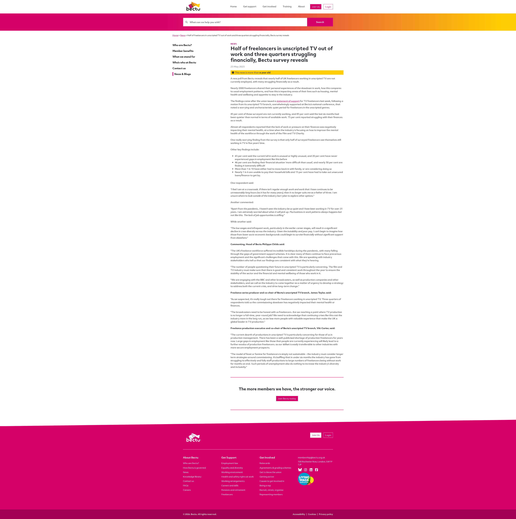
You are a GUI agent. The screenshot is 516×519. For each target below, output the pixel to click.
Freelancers (227, 494)
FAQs (185, 485)
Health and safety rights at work (237, 476)
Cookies (312, 514)
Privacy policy (326, 514)
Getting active (267, 476)
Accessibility (299, 514)
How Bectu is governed (194, 467)
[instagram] (305, 469)
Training (287, 6)
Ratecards (265, 463)
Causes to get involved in (272, 481)
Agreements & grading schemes (275, 467)
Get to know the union (270, 472)
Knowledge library (192, 476)
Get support (249, 6)
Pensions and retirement (233, 489)
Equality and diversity (232, 467)
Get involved (269, 6)
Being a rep (265, 485)
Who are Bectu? (191, 463)
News (182, 35)
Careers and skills (229, 485)
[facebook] (316, 469)
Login (328, 6)
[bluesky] (300, 469)
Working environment (232, 472)
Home (233, 6)
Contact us (188, 481)
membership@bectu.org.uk (311, 457)
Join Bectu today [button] (287, 398)
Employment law (229, 463)
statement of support (288, 101)
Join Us (316, 6)
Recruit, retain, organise (271, 489)
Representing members (271, 494)
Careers (187, 489)
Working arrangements (233, 481)
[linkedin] (311, 469)
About (301, 6)
